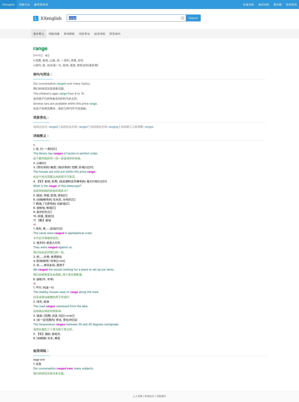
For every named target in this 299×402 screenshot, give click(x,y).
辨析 (69, 33)
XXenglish (8, 4)
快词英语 (291, 4)
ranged (53, 126)
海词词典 (263, 4)
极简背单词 (41, 4)
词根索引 (161, 396)
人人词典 (137, 396)
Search (193, 18)
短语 (99, 33)
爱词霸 (277, 4)
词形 (84, 33)
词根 (54, 33)
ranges (149, 126)
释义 (38, 33)
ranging (113, 126)
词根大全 (24, 4)
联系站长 (149, 396)
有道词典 (248, 4)
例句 (114, 33)
